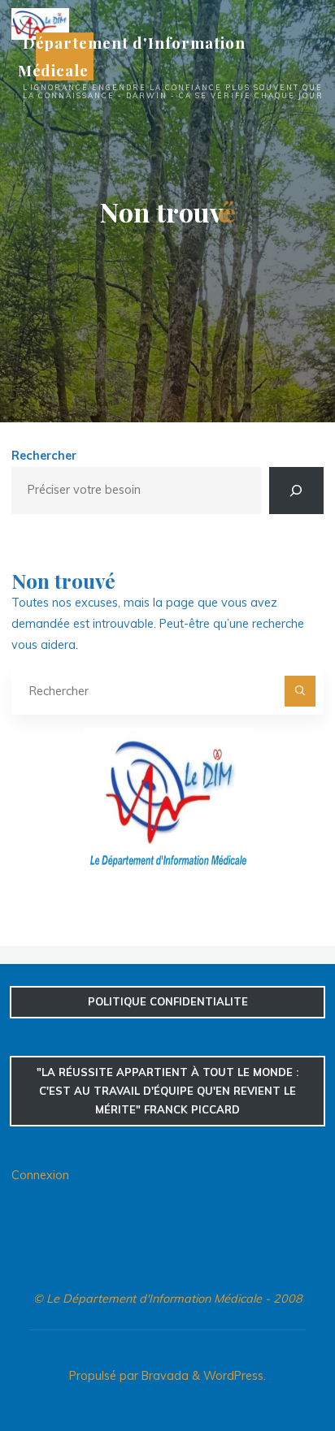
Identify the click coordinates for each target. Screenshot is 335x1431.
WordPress (233, 1375)
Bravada (163, 1375)
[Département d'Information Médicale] (40, 22)
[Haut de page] (271, 1368)
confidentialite (168, 1001)
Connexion (40, 1175)
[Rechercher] (296, 490)
